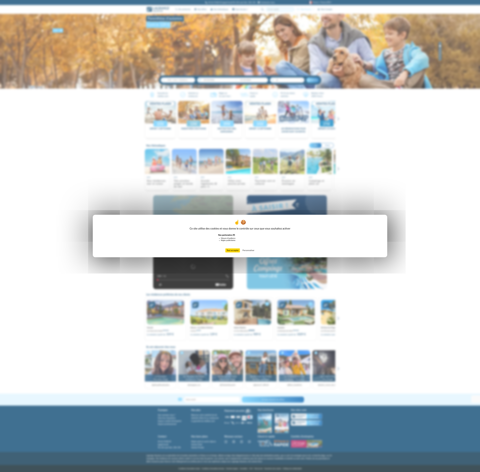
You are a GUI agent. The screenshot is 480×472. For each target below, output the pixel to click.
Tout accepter (233, 250)
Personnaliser (248, 250)
